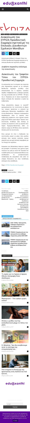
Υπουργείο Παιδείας (23, 34)
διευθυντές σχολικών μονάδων (9, 172)
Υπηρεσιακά (7, 34)
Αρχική (2, 32)
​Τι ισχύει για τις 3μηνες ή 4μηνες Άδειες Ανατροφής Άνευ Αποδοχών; (14, 276)
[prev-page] (3, 251)
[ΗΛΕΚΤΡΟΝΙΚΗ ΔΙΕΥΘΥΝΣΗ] (10, 53)
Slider (7, 32)
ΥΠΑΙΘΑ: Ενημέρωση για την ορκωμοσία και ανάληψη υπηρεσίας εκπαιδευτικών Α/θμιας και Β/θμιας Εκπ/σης (19, 243)
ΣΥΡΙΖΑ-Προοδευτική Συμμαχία (14, 165)
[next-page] (5, 251)
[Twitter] (6, 53)
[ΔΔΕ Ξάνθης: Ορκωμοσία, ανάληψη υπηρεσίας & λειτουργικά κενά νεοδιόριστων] (6, 224)
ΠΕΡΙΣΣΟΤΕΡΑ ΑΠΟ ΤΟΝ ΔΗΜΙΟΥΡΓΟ (12, 218)
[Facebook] (3, 53)
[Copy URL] (18, 53)
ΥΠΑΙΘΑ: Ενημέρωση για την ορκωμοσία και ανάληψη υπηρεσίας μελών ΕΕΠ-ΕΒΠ (19, 234)
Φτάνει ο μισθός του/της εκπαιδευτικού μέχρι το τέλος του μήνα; (15, 323)
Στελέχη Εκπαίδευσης (14, 34)
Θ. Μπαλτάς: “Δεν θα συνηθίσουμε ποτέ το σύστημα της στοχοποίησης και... (14, 347)
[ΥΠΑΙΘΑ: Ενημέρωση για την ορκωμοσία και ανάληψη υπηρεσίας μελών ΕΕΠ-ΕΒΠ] (6, 234)
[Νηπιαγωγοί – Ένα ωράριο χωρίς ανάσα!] (15, 289)
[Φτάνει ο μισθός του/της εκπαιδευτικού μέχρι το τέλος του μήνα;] (15, 312)
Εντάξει (15, 420)
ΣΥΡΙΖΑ (19, 172)
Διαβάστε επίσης (7, 255)
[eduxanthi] (15, 4)
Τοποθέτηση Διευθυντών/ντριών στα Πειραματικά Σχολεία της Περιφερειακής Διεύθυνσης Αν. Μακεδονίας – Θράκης (8, 195)
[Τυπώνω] (14, 53)
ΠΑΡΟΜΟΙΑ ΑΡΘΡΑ (7, 216)
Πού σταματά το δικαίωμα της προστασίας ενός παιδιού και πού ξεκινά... (14, 372)
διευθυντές (10, 170)
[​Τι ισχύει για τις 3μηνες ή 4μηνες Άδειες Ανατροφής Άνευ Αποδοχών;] (15, 265)
